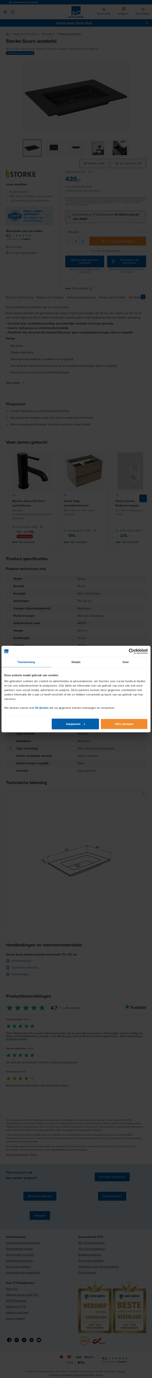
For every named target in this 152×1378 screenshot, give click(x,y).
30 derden (42, 707)
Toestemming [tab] (26, 662)
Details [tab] (76, 662)
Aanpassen (73, 723)
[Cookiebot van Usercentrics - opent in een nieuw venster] (131, 651)
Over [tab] (126, 662)
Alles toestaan (124, 723)
